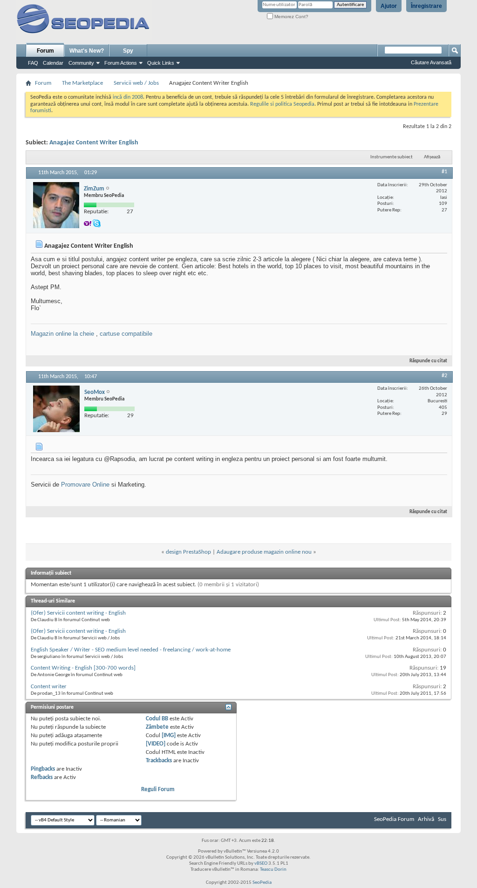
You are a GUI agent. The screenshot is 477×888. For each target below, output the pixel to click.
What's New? (86, 50)
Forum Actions (120, 63)
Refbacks (42, 777)
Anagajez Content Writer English (93, 142)
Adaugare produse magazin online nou (264, 552)
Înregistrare (426, 6)
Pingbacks (43, 769)
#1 (444, 172)
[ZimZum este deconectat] (56, 205)
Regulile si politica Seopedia (282, 104)
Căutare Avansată (431, 62)
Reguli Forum (158, 789)
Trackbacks (159, 761)
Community (81, 63)
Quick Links (160, 63)
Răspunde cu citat (428, 361)
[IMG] (169, 735)
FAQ (33, 63)
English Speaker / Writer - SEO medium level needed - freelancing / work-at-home (131, 650)
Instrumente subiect (391, 157)
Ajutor (389, 6)
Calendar (53, 63)
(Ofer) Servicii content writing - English (78, 613)
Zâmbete (157, 727)
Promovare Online (85, 484)
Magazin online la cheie (62, 333)
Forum (45, 50)
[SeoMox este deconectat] (56, 409)
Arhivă (426, 819)
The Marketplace (82, 83)
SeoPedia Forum (394, 819)
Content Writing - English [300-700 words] (83, 668)
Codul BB (157, 719)
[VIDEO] (155, 744)
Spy (128, 50)
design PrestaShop (188, 552)
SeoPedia (262, 882)
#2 (444, 376)
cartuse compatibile (126, 333)
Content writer (49, 687)
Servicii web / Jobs (136, 83)
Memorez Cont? (290, 16)
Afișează (432, 157)
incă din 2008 (128, 97)
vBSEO (260, 863)
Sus (442, 819)
